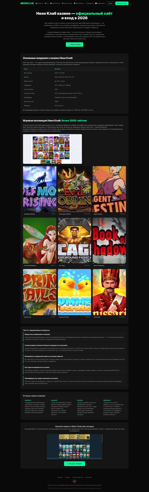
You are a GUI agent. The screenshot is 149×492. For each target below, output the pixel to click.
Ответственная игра (77, 477)
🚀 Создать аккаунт (74, 464)
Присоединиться (122, 3)
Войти (110, 3)
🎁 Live (47, 3)
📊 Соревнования (100, 3)
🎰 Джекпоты (39, 3)
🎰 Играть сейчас (74, 44)
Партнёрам (89, 477)
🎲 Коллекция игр (55, 3)
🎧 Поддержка (90, 3)
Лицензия (60, 477)
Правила (67, 477)
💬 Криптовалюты (79, 3)
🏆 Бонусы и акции (67, 3)
